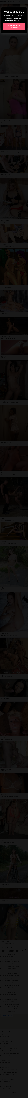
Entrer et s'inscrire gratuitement (14, 26)
